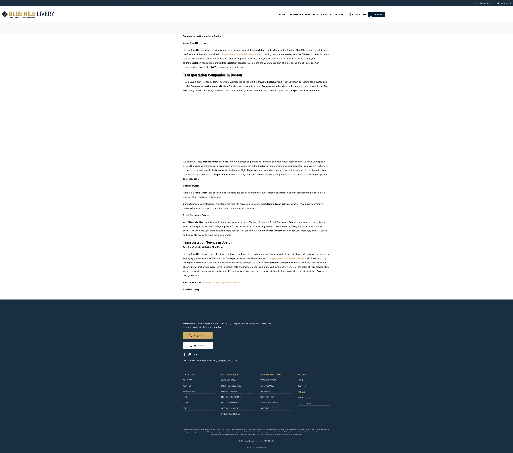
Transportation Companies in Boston (238, 54)
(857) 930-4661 (297, 434)
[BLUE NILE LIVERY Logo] (28, 11)
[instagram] (190, 354)
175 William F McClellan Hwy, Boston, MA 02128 (212, 360)
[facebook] (184, 354)
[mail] (195, 354)
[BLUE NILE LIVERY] (216, 310)
